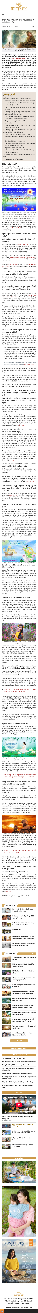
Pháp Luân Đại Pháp (19, 58)
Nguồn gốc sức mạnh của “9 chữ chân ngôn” (17, 98)
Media (27, 1303)
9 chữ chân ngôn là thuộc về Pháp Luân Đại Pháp (20, 100)
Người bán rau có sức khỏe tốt (14, 148)
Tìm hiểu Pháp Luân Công (16, 1303)
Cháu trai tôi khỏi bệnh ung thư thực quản (17, 134)
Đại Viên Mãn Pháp (12, 297)
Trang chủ (7, 1299)
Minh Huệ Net (13, 495)
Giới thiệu (14, 1299)
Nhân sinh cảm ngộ (26, 1301)
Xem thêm (32, 954)
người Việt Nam (13, 264)
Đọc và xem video (29, 364)
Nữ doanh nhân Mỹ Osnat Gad (14, 159)
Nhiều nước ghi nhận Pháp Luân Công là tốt (23, 257)
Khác (32, 26)
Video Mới (19, 1093)
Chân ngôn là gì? (8, 96)
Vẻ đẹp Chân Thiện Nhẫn (25, 1299)
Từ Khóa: (5, 896)
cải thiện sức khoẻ (25, 896)
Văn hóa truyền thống (12, 1301)
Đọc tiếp (21, 426)
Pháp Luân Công (23, 244)
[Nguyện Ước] (19, 6)
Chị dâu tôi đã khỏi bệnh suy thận (15, 141)
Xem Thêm (19, 1040)
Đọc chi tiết (30, 482)
